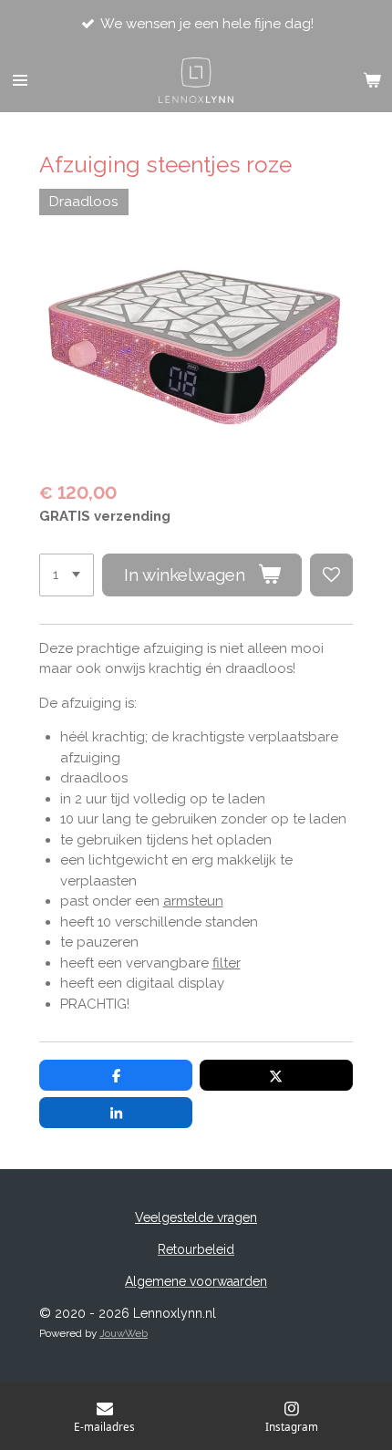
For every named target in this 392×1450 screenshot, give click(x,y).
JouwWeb (123, 1333)
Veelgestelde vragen (196, 1217)
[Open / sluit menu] (20, 80)
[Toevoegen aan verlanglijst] (331, 575)
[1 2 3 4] (66, 575)
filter (226, 963)
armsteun (193, 901)
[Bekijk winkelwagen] (372, 80)
